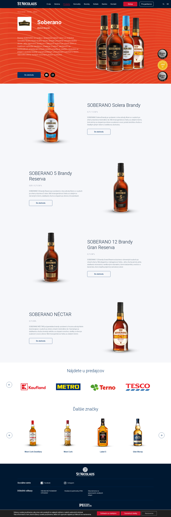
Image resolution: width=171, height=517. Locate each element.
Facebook (47, 483)
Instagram (70, 483)
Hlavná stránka (21, 12)
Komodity (77, 4)
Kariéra (104, 4)
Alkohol (35, 12)
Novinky (87, 4)
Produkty (66, 4)
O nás (49, 4)
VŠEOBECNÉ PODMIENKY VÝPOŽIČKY (49, 492)
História (57, 4)
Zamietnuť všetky (130, 513)
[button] (9, 385)
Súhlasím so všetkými (108, 513)
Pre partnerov (146, 4)
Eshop (130, 4)
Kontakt (113, 4)
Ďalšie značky (85, 409)
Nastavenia (149, 513)
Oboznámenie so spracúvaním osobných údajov (95, 493)
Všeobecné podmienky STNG (73, 491)
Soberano (41, 12)
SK (168, 4)
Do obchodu (29, 75)
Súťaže (95, 4)
